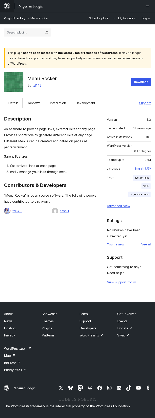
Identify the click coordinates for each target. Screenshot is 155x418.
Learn (84, 314)
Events (122, 321)
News (8, 321)
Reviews (34, 103)
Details (13, 103)
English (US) (143, 168)
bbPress (12, 363)
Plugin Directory (14, 18)
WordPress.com (17, 349)
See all (146, 244)
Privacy (9, 335)
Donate (124, 328)
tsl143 (37, 85)
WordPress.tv (92, 335)
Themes (48, 321)
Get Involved (127, 314)
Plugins (47, 328)
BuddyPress (15, 370)
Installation (58, 103)
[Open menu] (148, 6)
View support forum (121, 282)
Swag (123, 335)
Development (85, 103)
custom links (141, 177)
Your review (115, 244)
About (8, 314)
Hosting (10, 328)
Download (141, 82)
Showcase (49, 314)
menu (146, 186)
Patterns (48, 335)
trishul (64, 211)
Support (145, 103)
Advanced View (118, 206)
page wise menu (139, 194)
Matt (9, 356)
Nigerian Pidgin (25, 388)
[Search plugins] (47, 32)
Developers (88, 328)
